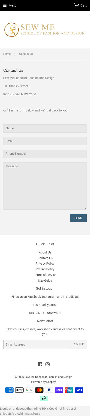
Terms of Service (45, 275)
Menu (12, 5)
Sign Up (79, 344)
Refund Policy (45, 269)
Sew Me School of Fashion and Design (48, 376)
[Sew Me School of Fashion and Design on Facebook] (40, 365)
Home (7, 53)
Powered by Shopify (43, 381)
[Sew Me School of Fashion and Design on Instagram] (47, 365)
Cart (83, 5)
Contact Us (45, 258)
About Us (45, 252)
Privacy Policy (45, 263)
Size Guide (45, 280)
